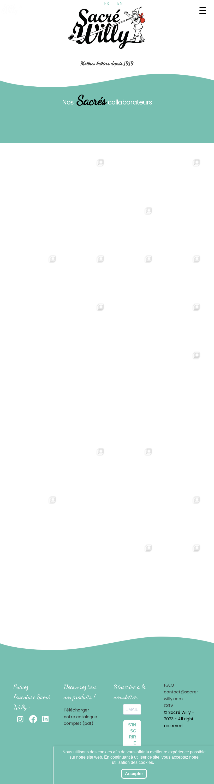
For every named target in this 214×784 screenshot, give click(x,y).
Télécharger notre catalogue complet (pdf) (80, 717)
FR (106, 3)
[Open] (59, 204)
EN (119, 3)
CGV (168, 706)
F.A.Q (169, 685)
